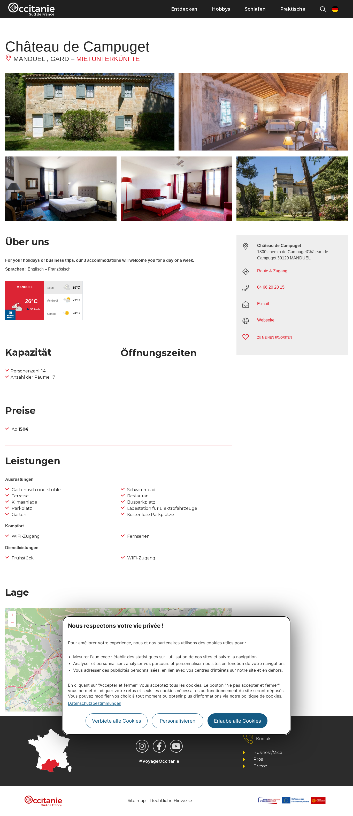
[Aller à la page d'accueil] (31, 9)
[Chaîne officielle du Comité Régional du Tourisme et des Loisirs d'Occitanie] (176, 746)
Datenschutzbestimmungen (94, 703)
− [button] (12, 622)
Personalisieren (177, 721)
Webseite (265, 320)
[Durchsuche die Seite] (323, 9)
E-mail (263, 304)
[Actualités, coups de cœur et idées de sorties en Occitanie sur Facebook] (159, 746)
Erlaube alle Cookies (237, 721)
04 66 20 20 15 (271, 287)
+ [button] (12, 615)
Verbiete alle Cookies (116, 721)
